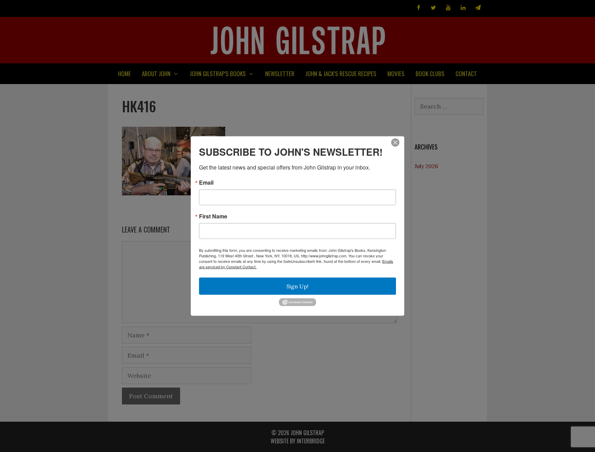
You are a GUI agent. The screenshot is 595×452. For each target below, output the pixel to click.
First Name (213, 216)
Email (206, 182)
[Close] (395, 142)
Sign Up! (297, 286)
